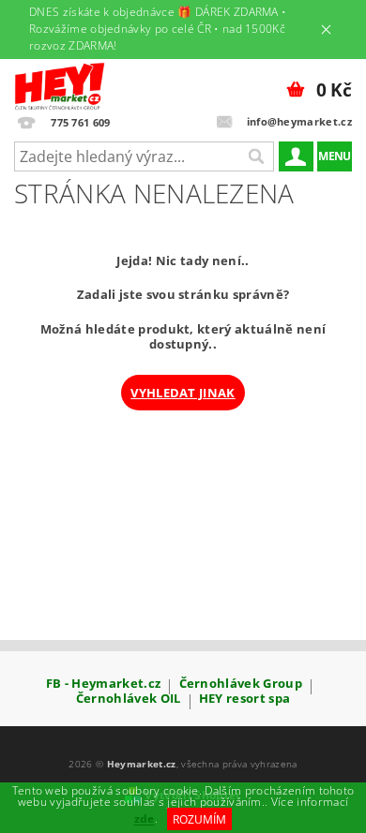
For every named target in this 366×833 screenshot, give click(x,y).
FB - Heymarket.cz (103, 684)
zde (144, 819)
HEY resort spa (244, 699)
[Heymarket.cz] (59, 83)
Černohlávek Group (240, 684)
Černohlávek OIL (128, 699)
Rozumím (199, 819)
